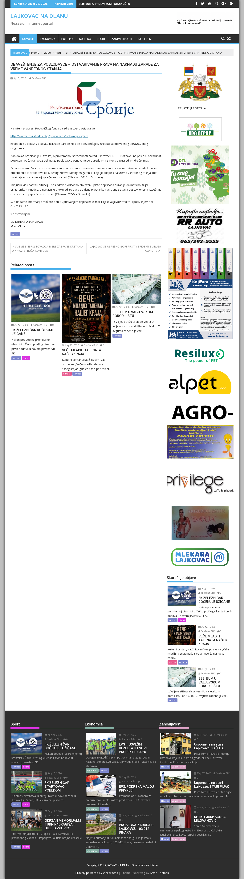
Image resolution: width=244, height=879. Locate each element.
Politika (67, 39)
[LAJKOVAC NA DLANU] (14, 38)
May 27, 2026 (204, 773)
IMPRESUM (145, 39)
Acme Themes (159, 873)
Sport (101, 39)
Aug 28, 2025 (128, 777)
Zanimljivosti (121, 39)
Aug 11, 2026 (54, 811)
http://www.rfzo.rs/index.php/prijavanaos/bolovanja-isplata (49, 136)
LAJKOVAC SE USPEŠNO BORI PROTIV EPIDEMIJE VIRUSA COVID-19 (125, 248)
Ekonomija (47, 39)
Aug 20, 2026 (54, 773)
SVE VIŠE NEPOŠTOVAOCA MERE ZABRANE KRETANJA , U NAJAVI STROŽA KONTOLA (48, 248)
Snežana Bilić (39, 78)
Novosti (28, 39)
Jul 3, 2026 (202, 735)
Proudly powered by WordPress (96, 873)
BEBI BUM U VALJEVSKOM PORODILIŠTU (104, 4)
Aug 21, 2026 (21, 325)
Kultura (85, 39)
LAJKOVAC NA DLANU (39, 16)
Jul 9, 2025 (127, 815)
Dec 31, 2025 (128, 735)
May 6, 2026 (203, 807)
